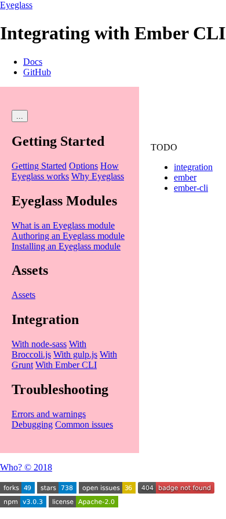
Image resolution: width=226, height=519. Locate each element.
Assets (23, 295)
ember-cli (191, 188)
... (19, 116)
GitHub (37, 72)
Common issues (84, 424)
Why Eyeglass (97, 176)
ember (185, 177)
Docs (32, 62)
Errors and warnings (49, 414)
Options (83, 166)
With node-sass (39, 344)
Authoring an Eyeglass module (68, 236)
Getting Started (39, 166)
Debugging (32, 424)
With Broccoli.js (49, 349)
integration (193, 167)
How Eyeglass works (65, 171)
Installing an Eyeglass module (66, 246)
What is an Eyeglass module (63, 225)
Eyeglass (16, 5)
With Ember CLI (66, 365)
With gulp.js (75, 354)
